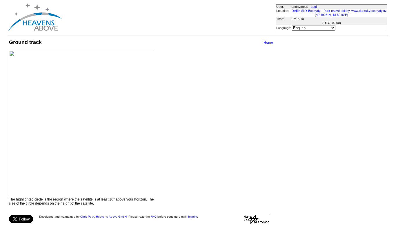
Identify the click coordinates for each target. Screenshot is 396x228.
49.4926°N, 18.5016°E (331, 14)
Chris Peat (87, 216)
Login (314, 6)
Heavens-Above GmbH (111, 216)
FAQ (154, 216)
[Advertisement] (168, 17)
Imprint (192, 216)
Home (268, 43)
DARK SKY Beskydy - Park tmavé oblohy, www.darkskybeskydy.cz (339, 10)
